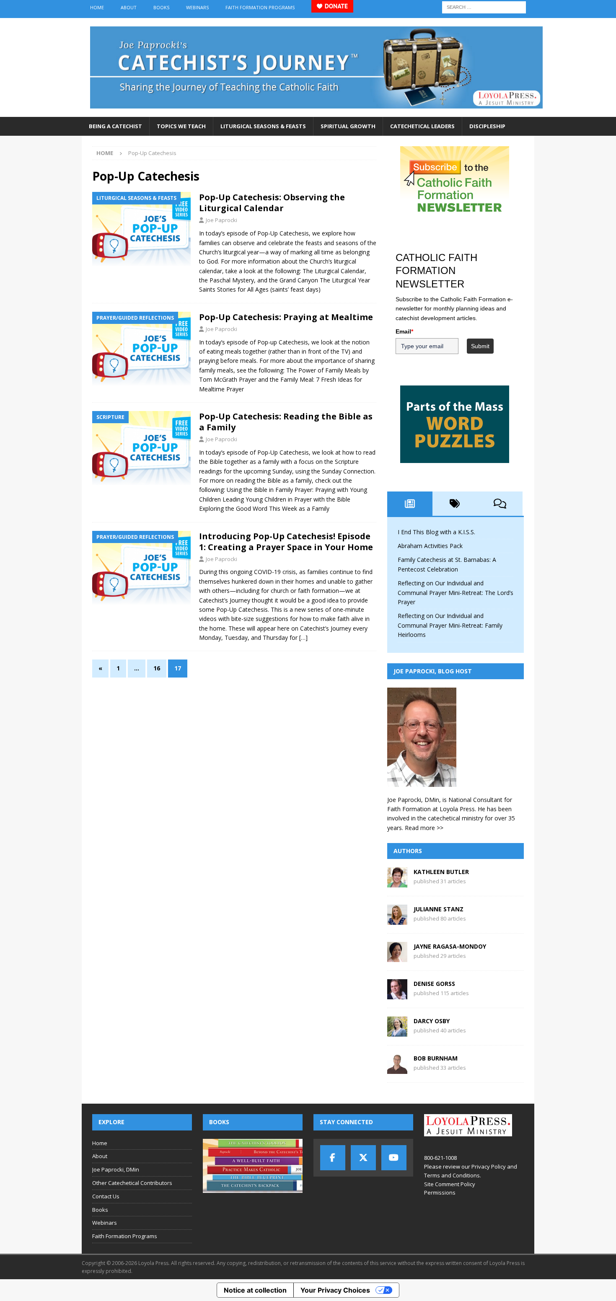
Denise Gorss (434, 984)
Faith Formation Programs (260, 7)
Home (97, 7)
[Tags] (455, 503)
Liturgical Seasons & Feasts (263, 126)
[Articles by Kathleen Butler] (397, 883)
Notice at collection (255, 1290)
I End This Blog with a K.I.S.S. (436, 532)
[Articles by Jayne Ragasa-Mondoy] (397, 957)
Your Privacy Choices (335, 1290)
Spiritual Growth (348, 126)
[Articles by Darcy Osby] (397, 1032)
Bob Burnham (436, 1058)
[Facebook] (332, 1157)
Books (161, 7)
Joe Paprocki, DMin (115, 1169)
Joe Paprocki (221, 220)
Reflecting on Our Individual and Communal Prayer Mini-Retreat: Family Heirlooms (450, 625)
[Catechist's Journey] (316, 112)
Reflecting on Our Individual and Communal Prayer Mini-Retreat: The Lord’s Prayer (455, 592)
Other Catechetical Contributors (132, 1183)
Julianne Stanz (438, 909)
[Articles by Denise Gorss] (397, 994)
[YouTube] (393, 1157)
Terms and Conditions (452, 1175)
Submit (480, 346)
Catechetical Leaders (422, 126)
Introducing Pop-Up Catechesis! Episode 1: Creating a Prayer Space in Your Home (286, 541)
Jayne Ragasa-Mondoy (450, 946)
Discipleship (487, 126)
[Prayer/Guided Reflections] (141, 349)
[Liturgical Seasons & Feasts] (141, 229)
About (129, 7)
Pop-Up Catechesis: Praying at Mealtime (286, 317)
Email (404, 331)
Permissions (440, 1192)
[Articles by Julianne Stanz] (397, 920)
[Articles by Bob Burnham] (397, 1069)
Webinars (197, 7)
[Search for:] (484, 6)
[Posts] (409, 503)
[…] (303, 637)
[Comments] (500, 503)
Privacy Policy (488, 1166)
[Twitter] (363, 1157)
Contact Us (105, 1196)
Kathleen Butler (441, 872)
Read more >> (424, 828)
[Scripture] (141, 448)
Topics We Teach (181, 126)
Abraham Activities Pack (430, 546)
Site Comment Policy (449, 1184)
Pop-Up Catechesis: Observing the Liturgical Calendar (272, 202)
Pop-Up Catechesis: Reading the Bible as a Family (286, 422)
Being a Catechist (115, 126)
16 (156, 668)
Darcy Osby (432, 1021)
